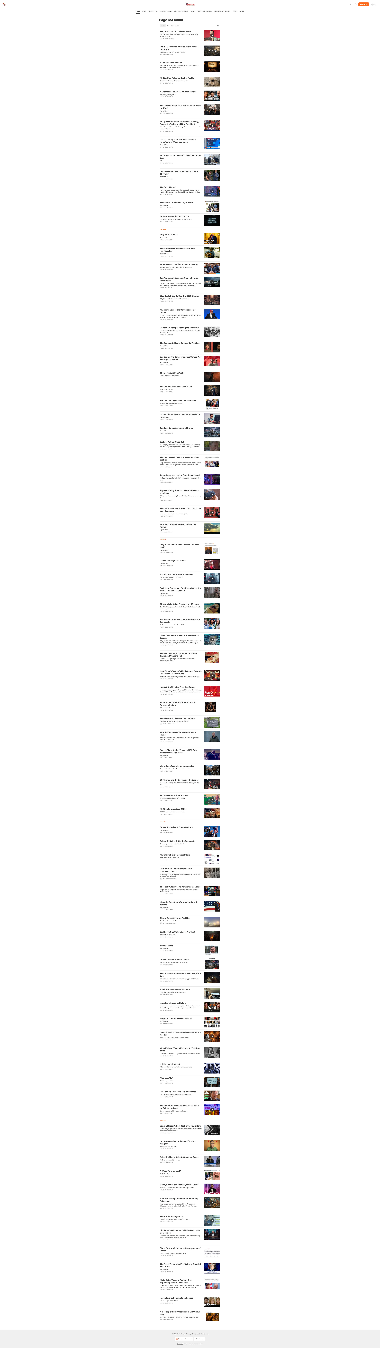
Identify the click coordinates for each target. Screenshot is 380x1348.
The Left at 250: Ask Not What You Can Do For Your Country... (181, 509)
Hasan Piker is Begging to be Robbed (176, 1298)
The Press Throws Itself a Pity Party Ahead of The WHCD (180, 1265)
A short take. (164, 111)
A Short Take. (164, 237)
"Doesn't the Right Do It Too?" (173, 560)
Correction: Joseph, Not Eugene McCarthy (179, 328)
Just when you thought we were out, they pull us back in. (179, 979)
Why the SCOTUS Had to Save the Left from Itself (179, 546)
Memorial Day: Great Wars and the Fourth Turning (178, 903)
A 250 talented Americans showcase (172, 812)
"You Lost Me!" (166, 1078)
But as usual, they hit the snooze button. (173, 1111)
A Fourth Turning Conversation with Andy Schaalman (179, 1199)
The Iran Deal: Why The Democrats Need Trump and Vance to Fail (178, 654)
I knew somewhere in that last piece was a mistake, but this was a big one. (180, 331)
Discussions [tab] (175, 26)
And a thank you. (165, 1174)
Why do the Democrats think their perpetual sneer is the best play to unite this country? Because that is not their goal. (180, 642)
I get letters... (164, 417)
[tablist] (170, 26)
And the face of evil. (166, 389)
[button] (138, 11)
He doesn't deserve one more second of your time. (177, 1187)
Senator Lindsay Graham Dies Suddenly (178, 400)
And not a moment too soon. (170, 1160)
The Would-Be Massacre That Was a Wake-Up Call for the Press (180, 1106)
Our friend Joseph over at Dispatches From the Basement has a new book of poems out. (181, 1130)
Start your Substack (185, 1339)
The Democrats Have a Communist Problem (180, 343)
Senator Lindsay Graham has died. (171, 403)
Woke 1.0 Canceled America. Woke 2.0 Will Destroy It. (179, 48)
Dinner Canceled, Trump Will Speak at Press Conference (180, 1231)
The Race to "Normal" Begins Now (171, 577)
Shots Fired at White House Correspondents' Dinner (180, 1249)
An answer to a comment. (168, 1147)
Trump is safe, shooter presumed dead (173, 1253)
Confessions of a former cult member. (173, 52)
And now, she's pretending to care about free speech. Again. (180, 677)
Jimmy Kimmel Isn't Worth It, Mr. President (179, 1185)
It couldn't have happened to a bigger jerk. (174, 962)
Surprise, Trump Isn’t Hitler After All (176, 1018)
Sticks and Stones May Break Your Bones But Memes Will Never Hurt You (180, 589)
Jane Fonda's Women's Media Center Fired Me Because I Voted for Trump (181, 672)
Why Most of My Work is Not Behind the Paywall (178, 525)
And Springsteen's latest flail (169, 858)
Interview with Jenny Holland (173, 1003)
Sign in (373, 4)
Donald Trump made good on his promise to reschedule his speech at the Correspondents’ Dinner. (180, 316)
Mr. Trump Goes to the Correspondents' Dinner (178, 311)
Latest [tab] (163, 26)
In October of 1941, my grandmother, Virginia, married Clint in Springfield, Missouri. (180, 875)
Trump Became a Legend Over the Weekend (180, 475)
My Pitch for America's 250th (173, 809)
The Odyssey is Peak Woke (172, 373)
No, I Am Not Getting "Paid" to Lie (174, 216)
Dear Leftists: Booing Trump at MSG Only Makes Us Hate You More (178, 751)
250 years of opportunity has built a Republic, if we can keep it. (180, 497)
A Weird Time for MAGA (170, 1171)
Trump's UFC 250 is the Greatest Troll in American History (178, 703)
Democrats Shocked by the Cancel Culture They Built (179, 172)
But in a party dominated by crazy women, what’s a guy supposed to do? (179, 35)
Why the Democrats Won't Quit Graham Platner (178, 733)
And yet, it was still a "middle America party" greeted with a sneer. (180, 479)
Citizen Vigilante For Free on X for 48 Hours (179, 604)
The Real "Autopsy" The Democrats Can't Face (180, 887)
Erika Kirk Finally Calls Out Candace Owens (179, 1157)
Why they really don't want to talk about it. (174, 299)
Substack (180, 1344)
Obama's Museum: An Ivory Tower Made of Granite (179, 636)
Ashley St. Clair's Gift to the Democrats (177, 841)
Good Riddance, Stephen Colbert (175, 959)
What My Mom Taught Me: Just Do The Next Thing (180, 1049)
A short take (164, 145)
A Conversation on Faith (171, 63)
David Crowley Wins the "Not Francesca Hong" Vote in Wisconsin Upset (178, 140)
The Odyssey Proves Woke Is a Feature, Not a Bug (180, 974)
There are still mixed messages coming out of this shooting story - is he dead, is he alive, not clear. (180, 1237)
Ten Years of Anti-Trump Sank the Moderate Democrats (180, 620)
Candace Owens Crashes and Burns (176, 428)
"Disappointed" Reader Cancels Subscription (180, 414)
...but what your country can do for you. (173, 514)
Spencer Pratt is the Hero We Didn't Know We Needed (180, 1033)
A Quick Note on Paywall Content (175, 989)
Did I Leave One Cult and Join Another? (177, 932)
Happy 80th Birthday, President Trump (177, 687)
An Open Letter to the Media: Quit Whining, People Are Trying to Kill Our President (179, 122)
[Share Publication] (356, 4)
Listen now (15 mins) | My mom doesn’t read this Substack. (180, 1054)
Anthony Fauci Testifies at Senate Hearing (179, 264)
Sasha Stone (170, 38)
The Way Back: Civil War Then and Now (178, 718)
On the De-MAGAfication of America (172, 798)
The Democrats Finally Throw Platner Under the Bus (180, 458)
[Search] (351, 4)
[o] (212, 35)
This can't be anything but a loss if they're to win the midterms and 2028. (177, 660)
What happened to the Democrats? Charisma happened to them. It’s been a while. (179, 739)
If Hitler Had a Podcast (170, 1064)
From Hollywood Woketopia (169, 376)
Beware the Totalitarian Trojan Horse (176, 202)
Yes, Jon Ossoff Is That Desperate (175, 31)
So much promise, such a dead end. (172, 844)
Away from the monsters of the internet (173, 81)
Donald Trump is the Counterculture (176, 827)
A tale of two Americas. (168, 708)
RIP (161, 161)
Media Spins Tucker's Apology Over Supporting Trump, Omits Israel (176, 1281)
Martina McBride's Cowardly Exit (175, 855)
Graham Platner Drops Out (172, 442)
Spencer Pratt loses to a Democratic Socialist (175, 769)
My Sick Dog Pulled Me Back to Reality (177, 78)
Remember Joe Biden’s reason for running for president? (179, 1317)
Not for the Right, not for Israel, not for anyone (176, 219)
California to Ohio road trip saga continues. (174, 721)
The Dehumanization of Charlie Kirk (176, 387)
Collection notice (202, 1334)
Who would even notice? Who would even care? (176, 1067)
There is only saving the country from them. (175, 1219)
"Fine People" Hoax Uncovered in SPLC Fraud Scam (180, 1313)
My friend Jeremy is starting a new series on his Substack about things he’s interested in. (179, 66)
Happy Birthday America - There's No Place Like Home (179, 491)
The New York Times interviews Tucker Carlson (175, 1094)
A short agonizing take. (168, 94)
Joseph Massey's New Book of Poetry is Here (180, 1126)
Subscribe (363, 4)
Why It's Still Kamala (169, 234)
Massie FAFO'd (166, 946)
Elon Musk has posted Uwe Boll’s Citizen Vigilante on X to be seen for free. (180, 608)
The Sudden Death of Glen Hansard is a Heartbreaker (177, 249)
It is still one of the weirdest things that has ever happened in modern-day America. (180, 128)
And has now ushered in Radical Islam (173, 625)
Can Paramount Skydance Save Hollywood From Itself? (179, 279)
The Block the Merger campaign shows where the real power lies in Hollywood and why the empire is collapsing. (180, 284)
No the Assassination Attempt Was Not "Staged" (177, 1142)
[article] (190, 36)
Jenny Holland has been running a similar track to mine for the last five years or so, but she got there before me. (180, 1007)
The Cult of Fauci (167, 187)
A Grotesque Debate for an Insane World (178, 92)
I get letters (164, 530)
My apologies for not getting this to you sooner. (176, 267)
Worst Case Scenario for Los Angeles (177, 766)
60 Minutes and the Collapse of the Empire (179, 780)
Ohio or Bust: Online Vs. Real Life (175, 918)
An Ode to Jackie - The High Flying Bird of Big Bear (180, 156)
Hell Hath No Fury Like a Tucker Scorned (178, 1092)
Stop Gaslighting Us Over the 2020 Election (179, 296)
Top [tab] (168, 26)
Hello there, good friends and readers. (173, 992)
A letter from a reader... (168, 935)
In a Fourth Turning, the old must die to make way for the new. (179, 784)
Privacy (188, 1334)
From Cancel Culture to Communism (176, 574)
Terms (194, 1334)
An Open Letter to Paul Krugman (174, 795)
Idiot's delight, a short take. (169, 1301)
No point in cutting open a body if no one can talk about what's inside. (179, 891)
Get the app (200, 1339)
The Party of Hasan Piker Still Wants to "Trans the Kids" (180, 106)
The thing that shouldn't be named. (172, 921)
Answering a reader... (167, 1081)
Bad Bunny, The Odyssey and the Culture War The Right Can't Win (180, 358)
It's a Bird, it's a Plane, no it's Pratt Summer (174, 1038)
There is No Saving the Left (172, 1216)
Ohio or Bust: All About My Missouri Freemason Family (176, 870)
